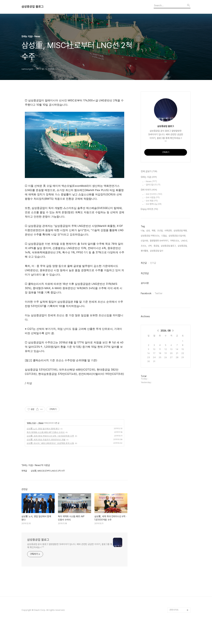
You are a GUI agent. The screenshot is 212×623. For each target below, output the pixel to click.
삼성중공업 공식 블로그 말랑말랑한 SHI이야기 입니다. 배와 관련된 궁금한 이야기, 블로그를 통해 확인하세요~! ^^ (69, 546)
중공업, (156, 246)
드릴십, (164, 235)
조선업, (160, 230)
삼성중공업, (182, 246)
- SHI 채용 (151, 200)
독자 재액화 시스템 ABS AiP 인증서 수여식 (46, 432)
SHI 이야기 (149, 189)
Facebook (146, 293)
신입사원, (145, 240)
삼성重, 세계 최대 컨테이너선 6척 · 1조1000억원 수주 (50, 436)
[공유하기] (37, 409)
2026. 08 (166, 330)
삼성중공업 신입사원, (177, 235)
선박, (150, 246)
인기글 (153, 263)
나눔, (143, 230)
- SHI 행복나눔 (152, 204)
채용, (154, 230)
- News (40, 423)
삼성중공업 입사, (157, 250)
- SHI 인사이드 (153, 194)
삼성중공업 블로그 (33, 6)
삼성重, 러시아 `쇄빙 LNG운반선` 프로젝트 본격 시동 (50, 443)
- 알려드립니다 (152, 184)
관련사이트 (174, 610)
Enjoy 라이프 (149, 209)
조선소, (144, 246)
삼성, (148, 230)
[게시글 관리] (41, 409)
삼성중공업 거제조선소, (150, 235)
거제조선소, (175, 240)
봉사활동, (145, 250)
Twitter (158, 293)
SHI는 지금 (31, 423)
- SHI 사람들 (152, 197)
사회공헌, (168, 230)
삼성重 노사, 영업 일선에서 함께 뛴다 (43, 428)
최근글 (144, 263)
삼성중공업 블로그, (168, 246)
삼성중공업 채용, (180, 230)
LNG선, (184, 240)
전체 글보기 (149, 171)
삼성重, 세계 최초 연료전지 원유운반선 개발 (46, 439)
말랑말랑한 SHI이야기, (159, 240)
